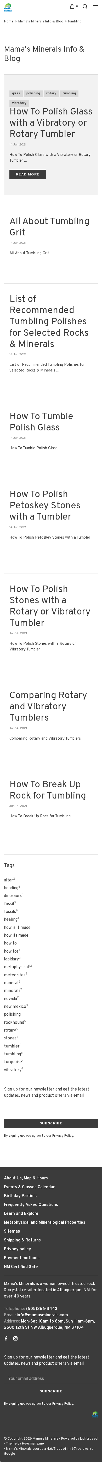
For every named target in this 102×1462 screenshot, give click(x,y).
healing (11, 919)
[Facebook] (6, 1339)
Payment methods (21, 1258)
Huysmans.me (33, 1444)
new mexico (16, 1006)
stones (11, 1038)
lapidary (12, 959)
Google (9, 1454)
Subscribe (51, 1123)
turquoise (14, 1062)
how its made (17, 935)
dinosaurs (14, 896)
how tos (12, 951)
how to (11, 943)
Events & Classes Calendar (29, 1187)
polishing (33, 94)
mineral (12, 983)
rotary (51, 94)
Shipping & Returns (22, 1240)
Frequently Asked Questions (31, 1205)
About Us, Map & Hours (26, 1178)
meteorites (15, 975)
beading (12, 888)
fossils (11, 912)
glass (16, 94)
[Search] (86, 7)
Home (9, 21)
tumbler (12, 1046)
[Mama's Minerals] (95, 1414)
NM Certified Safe (21, 1267)
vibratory (19, 103)
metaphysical (18, 967)
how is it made (18, 927)
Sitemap (12, 1231)
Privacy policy (17, 1249)
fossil (10, 904)
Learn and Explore (21, 1213)
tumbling (75, 21)
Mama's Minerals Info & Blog (40, 21)
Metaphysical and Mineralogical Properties (44, 1222)
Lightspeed (89, 1439)
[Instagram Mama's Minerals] (15, 1339)
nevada (11, 999)
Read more (27, 174)
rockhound (15, 1022)
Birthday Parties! (20, 1196)
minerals (13, 991)
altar (9, 880)
